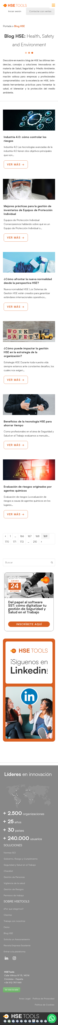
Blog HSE (8, 933)
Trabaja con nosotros (14, 921)
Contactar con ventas (40, 11)
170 (8, 541)
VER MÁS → (16, 164)
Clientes (8, 915)
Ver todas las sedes (11, 990)
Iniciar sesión (14, 11)
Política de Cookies (44, 1004)
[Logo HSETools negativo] (21, 1016)
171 (15, 541)
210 (36, 541)
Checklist (8, 871)
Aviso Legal (24, 998)
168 (38, 536)
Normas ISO (10, 852)
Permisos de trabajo (14, 895)
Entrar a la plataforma (14, 951)
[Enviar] (52, 562)
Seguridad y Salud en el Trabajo (20, 865)
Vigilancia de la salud (14, 883)
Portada (7, 26)
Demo (7, 927)
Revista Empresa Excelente (17, 945)
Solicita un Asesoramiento (17, 939)
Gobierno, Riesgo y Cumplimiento (21, 858)
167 (30, 536)
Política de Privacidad (43, 998)
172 (23, 541)
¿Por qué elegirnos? (13, 908)
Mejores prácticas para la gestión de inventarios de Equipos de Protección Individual (28, 209)
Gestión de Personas (14, 877)
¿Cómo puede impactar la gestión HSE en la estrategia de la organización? (26, 352)
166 (23, 536)
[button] (51, 1018)
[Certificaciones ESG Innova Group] (29, 1021)
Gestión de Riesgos (14, 889)
